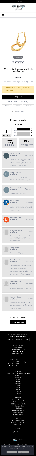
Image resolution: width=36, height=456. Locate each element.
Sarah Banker (15, 247)
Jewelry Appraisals (18, 406)
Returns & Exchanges (18, 422)
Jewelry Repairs (18, 408)
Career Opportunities (18, 420)
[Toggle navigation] (2, 15)
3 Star (15, 132)
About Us (18, 418)
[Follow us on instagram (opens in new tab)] (14, 432)
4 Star (14, 130)
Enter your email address (18, 336)
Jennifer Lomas (15, 281)
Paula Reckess (15, 200)
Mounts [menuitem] (18, 383)
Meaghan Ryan (15, 217)
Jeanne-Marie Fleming (18, 188)
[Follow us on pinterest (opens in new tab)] (18, 432)
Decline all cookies (12, 452)
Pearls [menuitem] (18, 387)
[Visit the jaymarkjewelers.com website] (15, 439)
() (31, 129)
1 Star (15, 135)
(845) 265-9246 (18, 63)
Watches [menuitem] (18, 391)
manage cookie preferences (16, 448)
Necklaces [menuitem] (18, 375)
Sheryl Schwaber (16, 230)
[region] (18, 42)
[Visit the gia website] (21, 439)
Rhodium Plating (18, 410)
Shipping (7, 105)
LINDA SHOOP (15, 154)
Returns (17, 105)
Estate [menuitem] (18, 385)
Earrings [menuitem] (18, 377)
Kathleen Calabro (16, 297)
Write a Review (18, 322)
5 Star (15, 129)
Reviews (18, 124)
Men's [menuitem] (18, 389)
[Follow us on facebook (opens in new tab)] (22, 432)
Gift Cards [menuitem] (18, 393)
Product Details (18, 120)
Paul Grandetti (15, 260)
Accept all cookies (23, 452)
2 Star (15, 134)
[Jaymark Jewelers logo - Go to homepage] (18, 8)
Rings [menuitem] (18, 381)
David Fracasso (15, 172)
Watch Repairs (18, 414)
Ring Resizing (18, 412)
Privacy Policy (18, 424)
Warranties (28, 105)
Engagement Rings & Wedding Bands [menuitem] (18, 373)
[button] (14, 1)
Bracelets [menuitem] (18, 379)
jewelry (5, 20)
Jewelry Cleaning (18, 400)
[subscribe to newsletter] (27, 339)
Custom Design (18, 402)
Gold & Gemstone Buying (18, 404)
